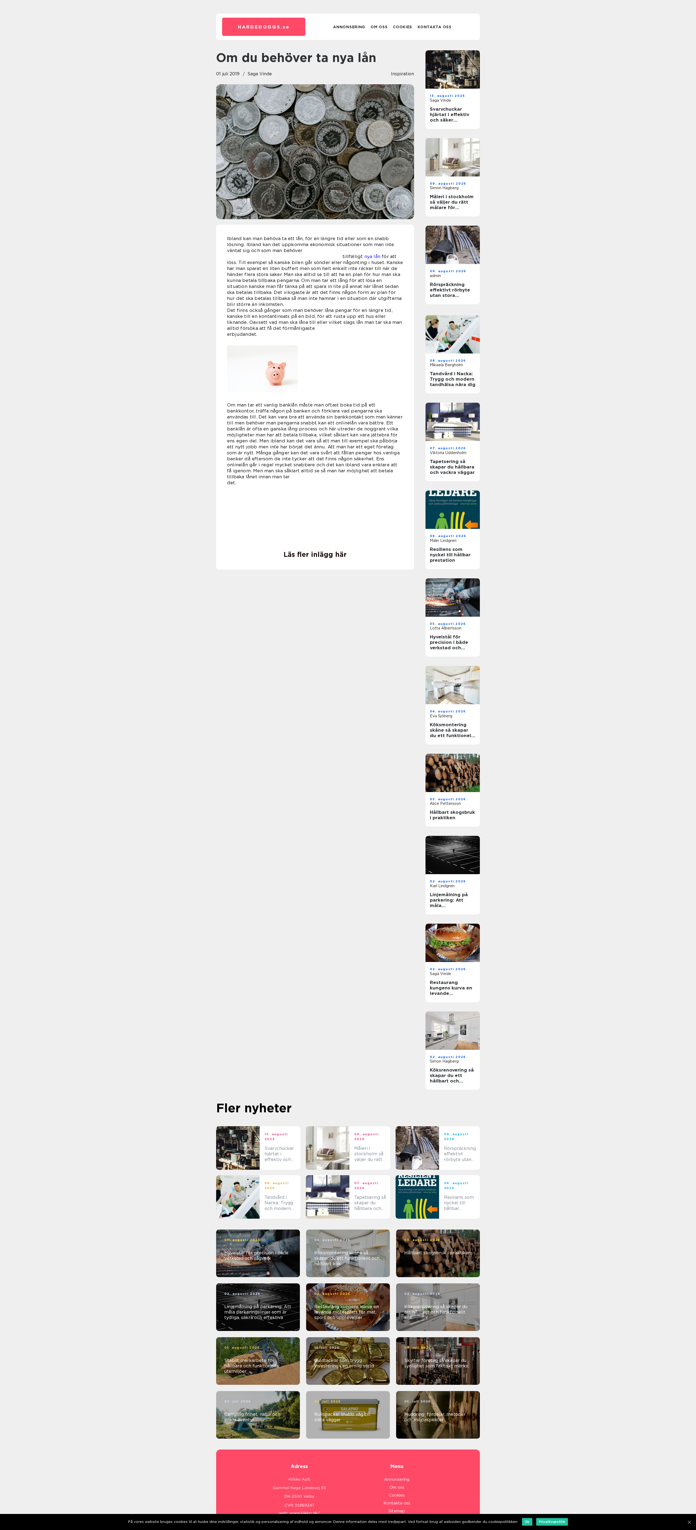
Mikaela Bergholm (446, 365)
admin (435, 276)
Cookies (402, 27)
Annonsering (349, 27)
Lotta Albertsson (445, 628)
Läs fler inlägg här (315, 554)
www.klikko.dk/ (305, 1513)
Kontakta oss (434, 27)
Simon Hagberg (444, 188)
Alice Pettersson (445, 803)
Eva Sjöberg (441, 716)
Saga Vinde (259, 73)
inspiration (402, 73)
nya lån (372, 256)
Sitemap (397, 1511)
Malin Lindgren (443, 540)
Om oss (379, 27)
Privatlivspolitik (552, 1522)
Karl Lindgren (442, 886)
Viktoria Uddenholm (448, 453)
